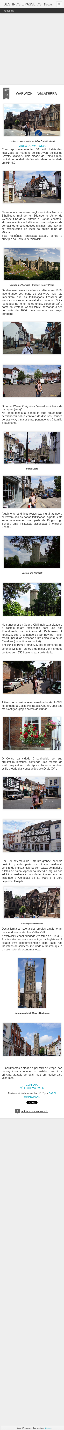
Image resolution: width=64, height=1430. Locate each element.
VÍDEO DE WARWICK (32, 146)
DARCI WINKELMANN (40, 1095)
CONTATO (32, 1085)
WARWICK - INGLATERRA (36, 93)
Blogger (48, 1427)
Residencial (8, 10)
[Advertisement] (32, 49)
